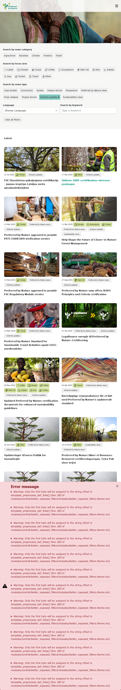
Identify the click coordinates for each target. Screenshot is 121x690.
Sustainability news (73, 97)
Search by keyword (71, 105)
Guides (40, 90)
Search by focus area (15, 63)
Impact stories (54, 90)
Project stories (29, 97)
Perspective (71, 90)
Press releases (11, 97)
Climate (36, 55)
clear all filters (12, 119)
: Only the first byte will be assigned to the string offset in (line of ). (61, 495)
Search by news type (15, 84)
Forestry (48, 55)
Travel (59, 55)
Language (8, 105)
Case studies (10, 90)
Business (23, 55)
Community (27, 90)
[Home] (12, 6)
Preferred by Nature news (94, 90)
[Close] (117, 486)
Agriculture (9, 55)
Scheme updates (48, 97)
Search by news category (17, 49)
